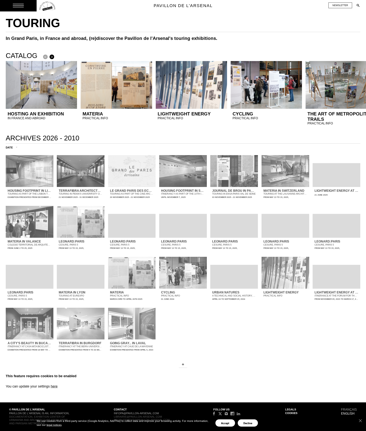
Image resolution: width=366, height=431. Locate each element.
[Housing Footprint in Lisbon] (29, 171)
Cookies (291, 413)
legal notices (54, 424)
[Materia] (132, 273)
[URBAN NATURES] (234, 277)
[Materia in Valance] (29, 222)
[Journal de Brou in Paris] (234, 171)
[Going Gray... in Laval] (132, 324)
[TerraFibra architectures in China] (80, 171)
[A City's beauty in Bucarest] (29, 323)
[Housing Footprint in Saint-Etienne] (183, 171)
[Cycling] (183, 273)
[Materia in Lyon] (80, 277)
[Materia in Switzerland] (285, 171)
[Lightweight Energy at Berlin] (336, 175)
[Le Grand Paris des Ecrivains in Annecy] (132, 171)
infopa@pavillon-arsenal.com (136, 413)
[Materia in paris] (80, 222)
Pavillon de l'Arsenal (183, 5)
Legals (290, 409)
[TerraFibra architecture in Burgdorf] (80, 323)
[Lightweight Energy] (285, 273)
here (54, 386)
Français (349, 409)
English (348, 413)
